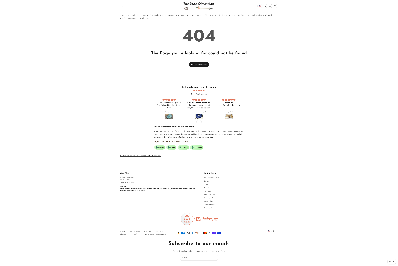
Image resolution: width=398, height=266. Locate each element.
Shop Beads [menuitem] (141, 15)
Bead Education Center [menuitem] (128, 18)
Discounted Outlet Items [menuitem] (241, 15)
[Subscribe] (215, 258)
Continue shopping (199, 64)
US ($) (272, 231)
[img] (199, 90)
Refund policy (208, 208)
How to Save (208, 191)
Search (206, 181)
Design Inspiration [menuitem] (196, 15)
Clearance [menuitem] (182, 15)
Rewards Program (210, 194)
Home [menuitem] (122, 15)
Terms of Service (209, 205)
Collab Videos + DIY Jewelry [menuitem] (262, 15)
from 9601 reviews (199, 94)
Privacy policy (159, 231)
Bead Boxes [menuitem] (223, 15)
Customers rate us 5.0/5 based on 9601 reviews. (140, 155)
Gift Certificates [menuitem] (171, 15)
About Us (207, 188)
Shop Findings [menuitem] (155, 15)
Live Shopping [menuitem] (144, 18)
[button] (122, 6)
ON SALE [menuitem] (213, 15)
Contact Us (207, 184)
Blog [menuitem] (207, 15)
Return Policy (208, 201)
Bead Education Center (211, 178)
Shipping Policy (209, 198)
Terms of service (149, 235)
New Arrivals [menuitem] (130, 15)
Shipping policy (161, 235)
